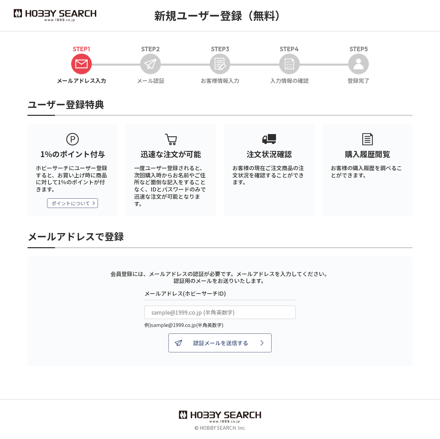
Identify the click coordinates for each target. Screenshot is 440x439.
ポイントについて (71, 203)
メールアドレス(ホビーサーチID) (185, 293)
